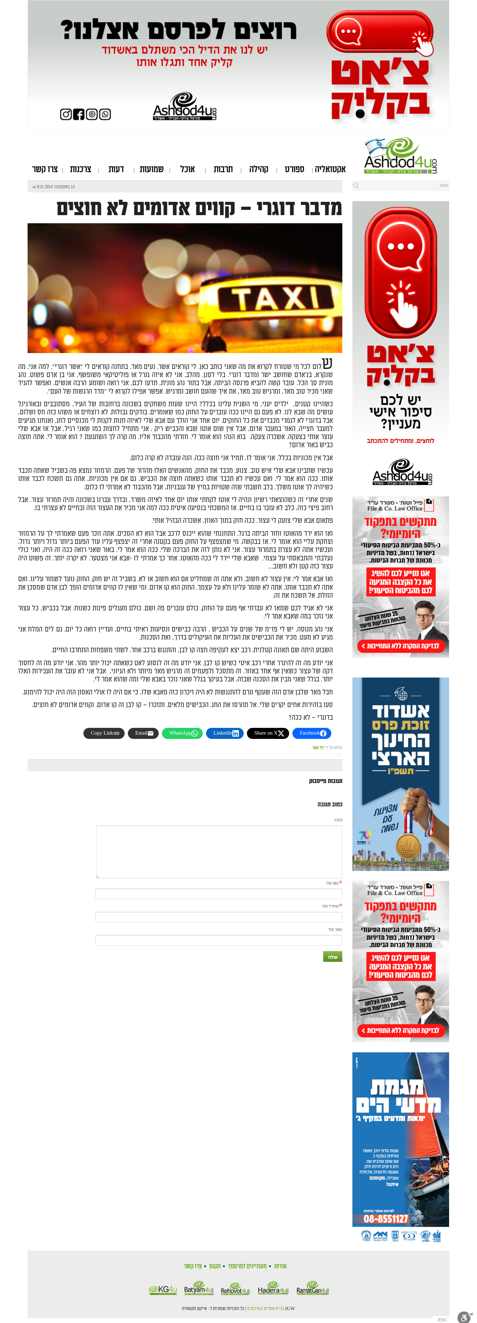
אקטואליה (330, 169)
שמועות (152, 169)
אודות (280, 1266)
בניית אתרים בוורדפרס (265, 1308)
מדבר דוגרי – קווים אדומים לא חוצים (199, 208)
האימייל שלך (330, 906)
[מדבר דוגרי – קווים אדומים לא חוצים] (185, 347)
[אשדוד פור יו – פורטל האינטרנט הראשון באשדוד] (406, 155)
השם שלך (332, 883)
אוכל (187, 169)
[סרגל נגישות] (466, 1316)
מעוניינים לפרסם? (247, 1266)
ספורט (294, 169)
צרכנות (80, 169)
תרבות (223, 169)
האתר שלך (335, 930)
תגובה (338, 820)
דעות (116, 169)
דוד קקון (318, 748)
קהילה (259, 169)
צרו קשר (45, 169)
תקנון (215, 1266)
